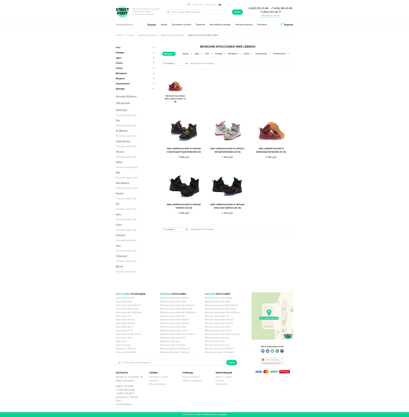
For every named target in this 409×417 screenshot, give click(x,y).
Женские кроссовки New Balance (222, 305)
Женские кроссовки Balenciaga (221, 308)
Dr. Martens (121, 130)
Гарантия (200, 24)
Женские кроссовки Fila (217, 316)
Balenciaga (121, 110)
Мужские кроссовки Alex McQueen (178, 312)
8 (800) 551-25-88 (258, 8)
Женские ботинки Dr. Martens (219, 348)
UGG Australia (123, 103)
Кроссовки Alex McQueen (129, 312)
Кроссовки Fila (123, 316)
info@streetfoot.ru (124, 24)
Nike (118, 172)
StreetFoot (122, 12)
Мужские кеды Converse (172, 345)
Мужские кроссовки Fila (172, 316)
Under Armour (123, 141)
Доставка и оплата (181, 24)
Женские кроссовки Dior (217, 337)
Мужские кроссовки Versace (174, 319)
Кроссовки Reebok (125, 323)
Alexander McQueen (126, 96)
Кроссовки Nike (124, 301)
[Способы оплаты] (272, 372)
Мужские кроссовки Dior (173, 337)
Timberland (121, 256)
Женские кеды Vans (215, 341)
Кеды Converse (123, 345)
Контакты (262, 24)
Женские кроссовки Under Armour (222, 334)
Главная (119, 35)
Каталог (152, 24)
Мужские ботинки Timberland (175, 352)
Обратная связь (157, 384)
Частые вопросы (244, 24)
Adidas (119, 162)
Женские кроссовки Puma (218, 330)
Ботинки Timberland (126, 352)
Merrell (119, 266)
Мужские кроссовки (148, 35)
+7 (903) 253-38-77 (270, 12)
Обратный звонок (270, 15)
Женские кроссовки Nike (217, 301)
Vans (118, 245)
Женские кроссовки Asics (218, 326)
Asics (118, 214)
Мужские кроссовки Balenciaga (176, 308)
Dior (118, 120)
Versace (120, 151)
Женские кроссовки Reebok (219, 323)
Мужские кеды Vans (170, 341)
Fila (117, 203)
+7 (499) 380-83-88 (281, 8)
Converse (121, 235)
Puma (119, 224)
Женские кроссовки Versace (219, 319)
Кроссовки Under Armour (128, 334)
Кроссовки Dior (123, 337)
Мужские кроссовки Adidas (174, 297)
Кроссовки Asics (124, 326)
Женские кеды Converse (217, 345)
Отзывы (220, 380)
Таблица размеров (192, 380)
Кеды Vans (121, 341)
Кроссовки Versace (125, 319)
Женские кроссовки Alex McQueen (223, 312)
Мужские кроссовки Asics (173, 326)
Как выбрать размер (220, 24)
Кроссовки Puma (124, 330)
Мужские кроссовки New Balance (177, 305)
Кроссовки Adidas (125, 297)
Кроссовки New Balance (128, 305)
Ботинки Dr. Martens (126, 348)
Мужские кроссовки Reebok (174, 323)
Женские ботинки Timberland (219, 352)
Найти (237, 12)
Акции (164, 24)
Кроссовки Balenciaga (127, 308)
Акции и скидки (224, 376)
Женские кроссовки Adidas (218, 297)
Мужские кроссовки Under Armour (177, 334)
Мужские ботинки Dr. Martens (175, 348)
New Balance (122, 183)
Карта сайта (221, 384)
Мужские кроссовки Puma (173, 330)
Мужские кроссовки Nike (172, 35)
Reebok (119, 193)
